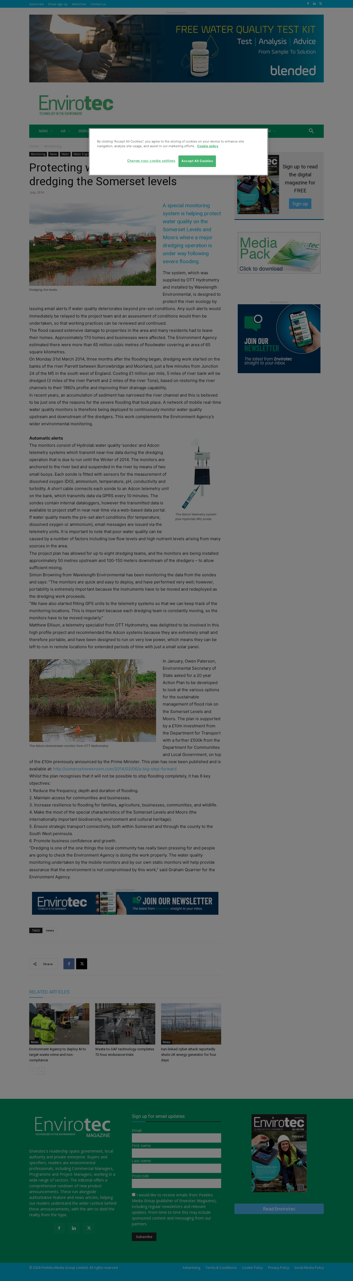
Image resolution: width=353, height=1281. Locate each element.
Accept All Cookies (197, 161)
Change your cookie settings (151, 161)
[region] (178, 152)
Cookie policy (207, 146)
